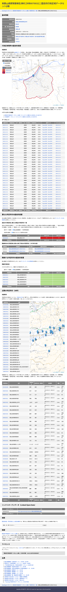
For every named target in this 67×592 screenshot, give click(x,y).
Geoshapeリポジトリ (7, 10)
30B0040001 (5, 488)
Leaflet (54, 105)
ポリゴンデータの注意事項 (27, 261)
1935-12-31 (5, 162)
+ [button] (13, 61)
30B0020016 (5, 440)
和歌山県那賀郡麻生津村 (21, 21)
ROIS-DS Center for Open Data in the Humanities (39, 589)
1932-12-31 (5, 155)
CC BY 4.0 (21, 548)
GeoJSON (50, 125)
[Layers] (14, 66)
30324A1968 (5, 477)
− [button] (13, 63)
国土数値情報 (7, 63)
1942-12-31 (5, 178)
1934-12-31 (5, 159)
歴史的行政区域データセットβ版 (20, 10)
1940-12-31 (5, 173)
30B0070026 (5, 465)
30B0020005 (5, 425)
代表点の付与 (20, 297)
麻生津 (17, 24)
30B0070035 (5, 284)
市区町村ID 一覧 (33, 10)
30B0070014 (5, 496)
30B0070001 (5, 481)
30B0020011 (5, 275)
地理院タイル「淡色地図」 (60, 105)
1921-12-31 (5, 129)
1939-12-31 (5, 171)
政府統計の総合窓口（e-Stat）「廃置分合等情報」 (16, 577)
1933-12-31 (5, 157)
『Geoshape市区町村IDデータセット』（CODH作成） (17, 582)
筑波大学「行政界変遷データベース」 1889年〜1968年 (17, 563)
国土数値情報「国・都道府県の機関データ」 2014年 (17, 575)
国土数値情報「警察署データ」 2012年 (14, 571)
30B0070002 (5, 484)
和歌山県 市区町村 (20, 36)
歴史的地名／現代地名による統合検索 (11, 521)
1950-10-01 (5, 196)
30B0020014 (5, 455)
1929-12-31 (5, 148)
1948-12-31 (5, 192)
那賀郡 (17, 26)
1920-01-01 (5, 125)
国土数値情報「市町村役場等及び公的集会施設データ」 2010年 (19, 568)
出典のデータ (18, 52)
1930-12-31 (5, 150)
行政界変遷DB (7, 65)
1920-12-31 (5, 127)
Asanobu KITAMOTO (21, 589)
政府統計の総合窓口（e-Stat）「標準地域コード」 (16, 578)
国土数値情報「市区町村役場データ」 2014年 (15, 566)
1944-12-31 (5, 182)
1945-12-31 (5, 185)
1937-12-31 (5, 166)
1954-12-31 (5, 208)
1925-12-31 (5, 139)
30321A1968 (5, 462)
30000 (17, 39)
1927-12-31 (5, 143)
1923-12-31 (5, 134)
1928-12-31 (5, 146)
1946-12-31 (5, 187)
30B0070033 (5, 279)
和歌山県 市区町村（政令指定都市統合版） (35, 36)
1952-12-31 (5, 203)
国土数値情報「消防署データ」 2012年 (14, 573)
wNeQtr (18, 41)
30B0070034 (5, 282)
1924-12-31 (5, 136)
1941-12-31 (5, 175)
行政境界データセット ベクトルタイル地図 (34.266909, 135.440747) (21, 117)
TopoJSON (44, 125)
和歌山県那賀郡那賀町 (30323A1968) (42, 249)
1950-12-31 (5, 199)
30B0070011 (5, 398)
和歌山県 (18, 29)
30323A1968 (5, 387)
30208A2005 (5, 238)
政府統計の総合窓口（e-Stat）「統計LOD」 (15, 580)
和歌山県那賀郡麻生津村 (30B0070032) (17, 249)
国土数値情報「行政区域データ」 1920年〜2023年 (16, 561)
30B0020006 (5, 429)
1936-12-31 (5, 164)
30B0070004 (5, 452)
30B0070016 (5, 402)
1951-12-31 (5, 201)
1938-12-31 (5, 169)
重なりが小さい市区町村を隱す (20, 232)
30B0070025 (5, 433)
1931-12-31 (5, 152)
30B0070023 (5, 492)
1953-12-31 (5, 205)
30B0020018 (5, 473)
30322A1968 (5, 410)
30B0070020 (5, 469)
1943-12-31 (5, 180)
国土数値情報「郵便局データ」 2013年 (14, 570)
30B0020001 (5, 421)
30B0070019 (5, 406)
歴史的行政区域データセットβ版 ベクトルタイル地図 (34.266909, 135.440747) (23, 115)
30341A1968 (5, 444)
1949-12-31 (5, 194)
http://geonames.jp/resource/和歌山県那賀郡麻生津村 (30, 511)
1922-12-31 (5, 132)
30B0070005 (5, 277)
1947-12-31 (5, 189)
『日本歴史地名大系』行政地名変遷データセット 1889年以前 (19, 565)
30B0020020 (5, 448)
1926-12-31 (5, 141)
